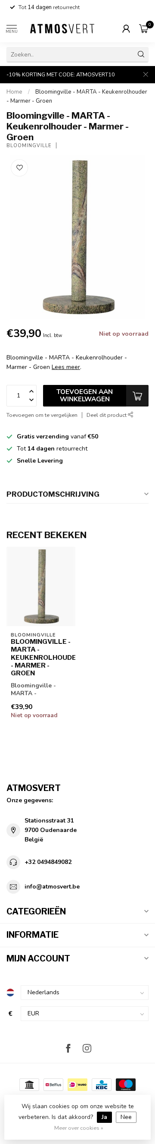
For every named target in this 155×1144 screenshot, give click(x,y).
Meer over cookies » (78, 1127)
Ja (104, 1117)
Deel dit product (107, 415)
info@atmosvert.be (52, 886)
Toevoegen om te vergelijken (42, 415)
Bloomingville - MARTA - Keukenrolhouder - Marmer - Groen (41, 658)
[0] (144, 28)
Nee (126, 1117)
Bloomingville (29, 145)
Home (14, 92)
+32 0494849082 (48, 862)
